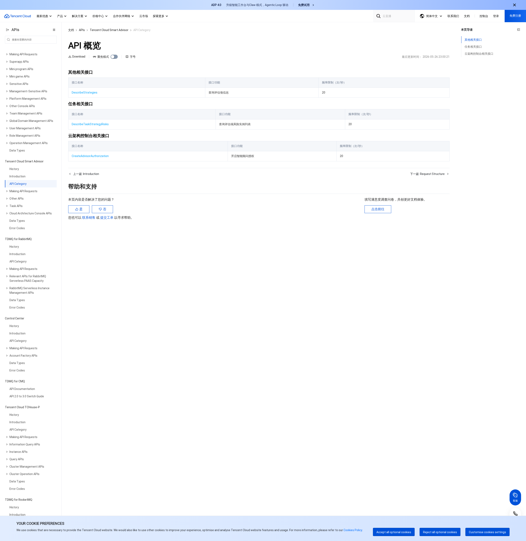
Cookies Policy (352, 530)
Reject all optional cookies (440, 532)
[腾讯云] (17, 16)
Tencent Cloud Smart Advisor (109, 30)
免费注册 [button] (515, 15)
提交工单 (107, 218)
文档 (71, 30)
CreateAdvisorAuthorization (90, 156)
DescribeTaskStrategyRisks (90, 124)
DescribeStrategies (84, 92)
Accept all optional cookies (393, 532)
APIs (82, 30)
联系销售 (89, 218)
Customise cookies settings (487, 532)
